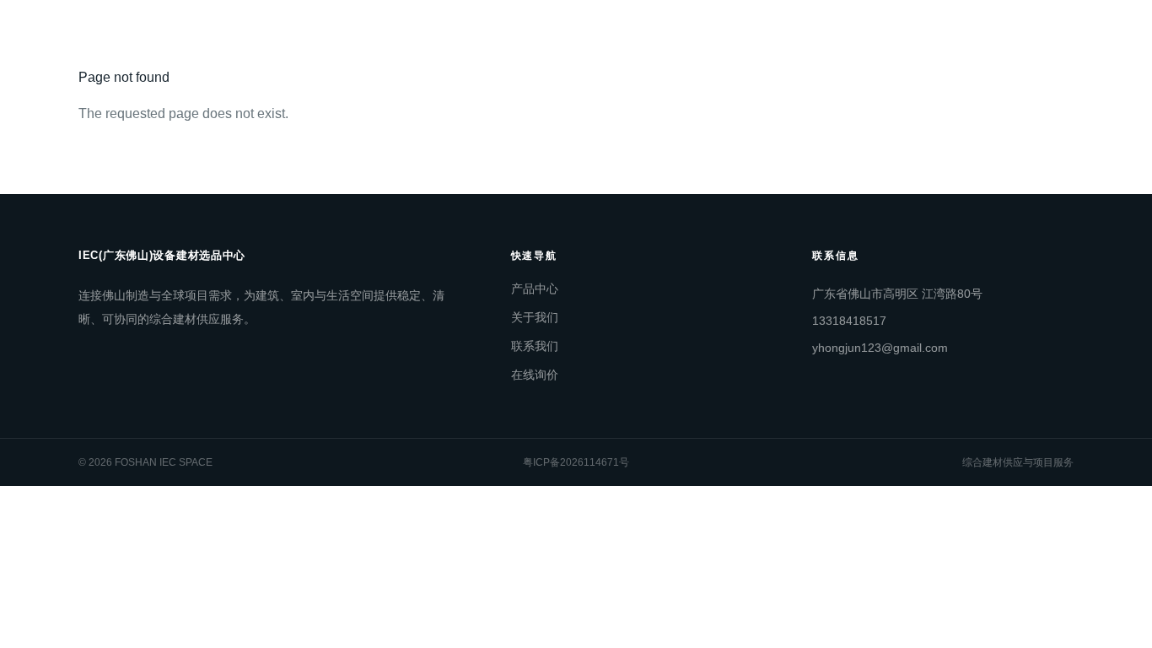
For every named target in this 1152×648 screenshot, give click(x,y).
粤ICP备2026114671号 (576, 462)
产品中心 (409, 33)
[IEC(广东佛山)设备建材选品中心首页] (133, 34)
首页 (344, 33)
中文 (862, 33)
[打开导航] (1056, 33)
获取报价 (776, 33)
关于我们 (487, 33)
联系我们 (565, 33)
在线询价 (534, 374)
